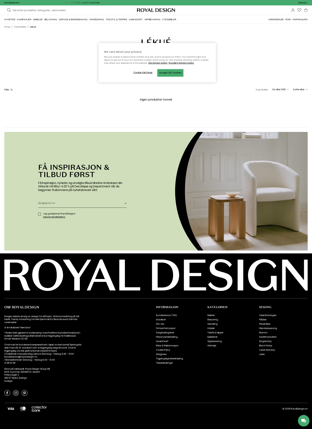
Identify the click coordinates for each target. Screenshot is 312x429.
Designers (161, 354)
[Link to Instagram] (16, 393)
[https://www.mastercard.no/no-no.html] (23, 408)
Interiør (211, 328)
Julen (262, 354)
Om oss (160, 324)
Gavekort (161, 320)
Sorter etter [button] (298, 89)
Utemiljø (211, 346)
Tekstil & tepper (215, 333)
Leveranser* (162, 341)
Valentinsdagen (268, 315)
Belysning (212, 320)
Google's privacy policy (181, 63)
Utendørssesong (268, 328)
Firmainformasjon (165, 328)
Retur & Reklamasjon (167, 346)
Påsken (263, 320)
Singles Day (265, 341)
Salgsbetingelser (165, 333)
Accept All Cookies (170, 72)
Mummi (263, 333)
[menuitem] (9, 19)
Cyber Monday (267, 350)
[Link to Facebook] (7, 393)
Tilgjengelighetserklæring (169, 359)
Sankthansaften (268, 337)
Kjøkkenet (212, 337)
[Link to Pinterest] (24, 393)
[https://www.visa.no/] (10, 408)
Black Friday (265, 346)
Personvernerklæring (167, 337)
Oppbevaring (214, 341)
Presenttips (264, 324)
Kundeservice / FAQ (166, 315)
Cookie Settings (143, 72)
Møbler (210, 315)
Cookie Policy (163, 350)
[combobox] (303, 2)
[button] (303, 2)
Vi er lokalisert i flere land (17, 327)
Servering (212, 324)
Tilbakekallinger (164, 363)
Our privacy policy (158, 63)
